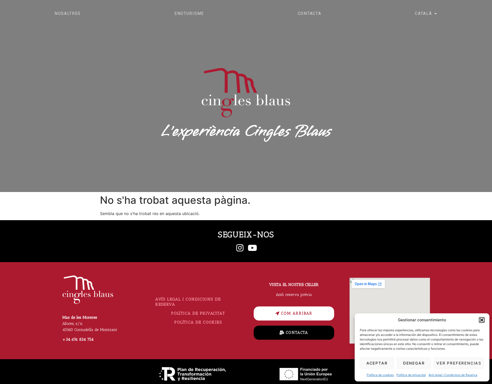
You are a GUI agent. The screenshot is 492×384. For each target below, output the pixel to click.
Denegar (414, 363)
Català (423, 13)
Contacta (309, 13)
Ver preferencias (458, 363)
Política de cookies (380, 375)
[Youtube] (252, 248)
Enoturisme (189, 13)
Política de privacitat (411, 375)
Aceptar (377, 363)
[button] (481, 320)
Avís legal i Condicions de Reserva (452, 375)
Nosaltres (68, 13)
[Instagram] (240, 248)
